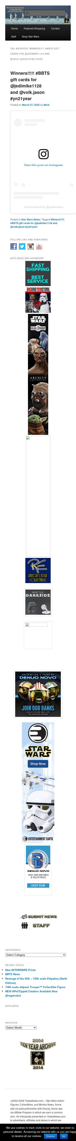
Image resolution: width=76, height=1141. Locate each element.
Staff (13, 36)
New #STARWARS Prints (20, 970)
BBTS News (12, 974)
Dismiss (50, 1136)
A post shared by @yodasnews (43, 207)
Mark (46, 105)
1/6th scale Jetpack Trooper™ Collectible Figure (35, 987)
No (63, 1136)
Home (14, 28)
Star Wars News (30, 219)
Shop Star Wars (30, 36)
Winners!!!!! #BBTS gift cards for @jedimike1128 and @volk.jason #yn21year (30, 85)
